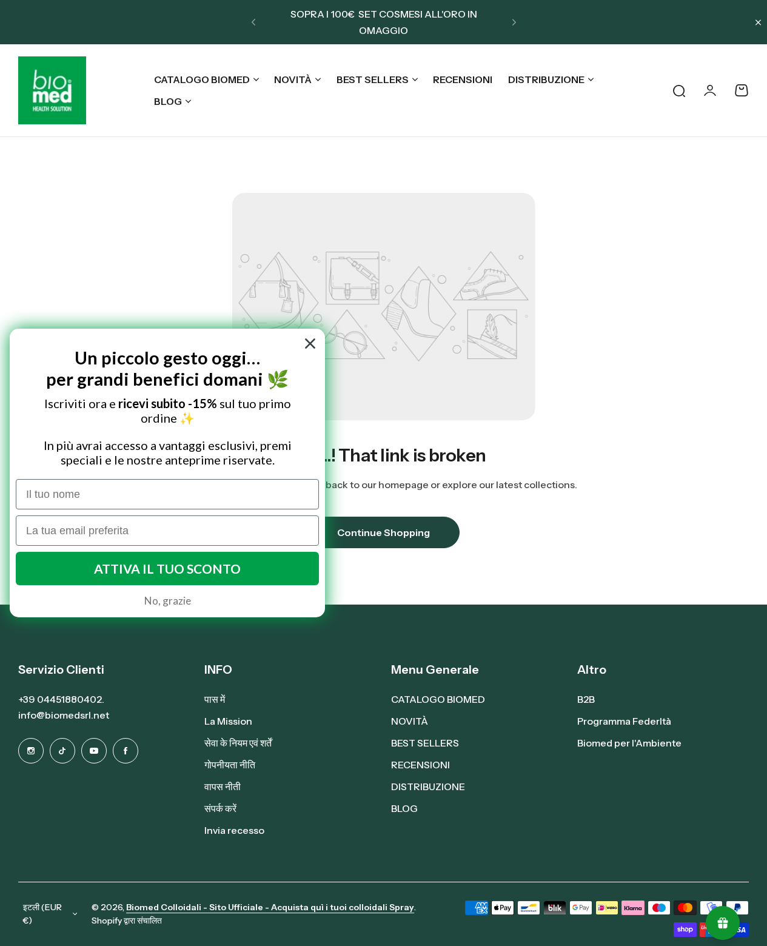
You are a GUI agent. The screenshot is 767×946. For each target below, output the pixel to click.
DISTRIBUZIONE (546, 79)
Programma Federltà (624, 721)
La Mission (228, 721)
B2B (586, 699)
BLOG (168, 101)
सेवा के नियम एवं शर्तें (238, 743)
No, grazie (167, 600)
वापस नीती (222, 786)
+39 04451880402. (61, 699)
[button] (253, 22)
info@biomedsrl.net (63, 715)
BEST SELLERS (373, 79)
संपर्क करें (220, 808)
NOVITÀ (293, 79)
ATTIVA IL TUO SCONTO (167, 568)
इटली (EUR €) (42, 914)
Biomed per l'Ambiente (629, 743)
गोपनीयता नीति (229, 765)
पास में (214, 699)
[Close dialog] (310, 343)
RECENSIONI (420, 765)
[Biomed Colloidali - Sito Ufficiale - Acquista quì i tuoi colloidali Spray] (52, 90)
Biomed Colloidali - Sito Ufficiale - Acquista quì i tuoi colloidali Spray (270, 907)
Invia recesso (234, 830)
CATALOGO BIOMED (202, 79)
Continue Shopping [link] (383, 532)
